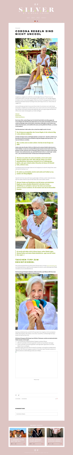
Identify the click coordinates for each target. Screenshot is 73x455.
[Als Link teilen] (18, 395)
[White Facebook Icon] (37, 450)
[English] (37, 21)
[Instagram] (35, 4)
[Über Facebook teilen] (15, 395)
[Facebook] (37, 4)
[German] (35, 21)
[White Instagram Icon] (35, 450)
